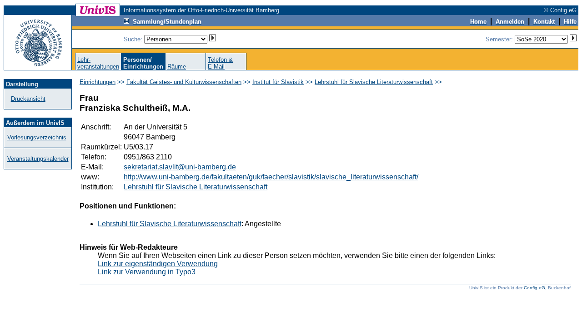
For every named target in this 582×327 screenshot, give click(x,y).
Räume (176, 66)
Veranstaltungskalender (38, 158)
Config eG (534, 287)
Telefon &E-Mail (220, 63)
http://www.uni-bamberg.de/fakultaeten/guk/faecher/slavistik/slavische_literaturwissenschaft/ (271, 177)
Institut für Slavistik (278, 82)
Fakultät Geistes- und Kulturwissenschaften (183, 82)
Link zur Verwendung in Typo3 (147, 272)
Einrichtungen (97, 82)
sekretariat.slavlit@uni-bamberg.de (180, 167)
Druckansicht (28, 98)
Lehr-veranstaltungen (98, 63)
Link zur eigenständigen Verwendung (158, 264)
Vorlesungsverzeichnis (36, 137)
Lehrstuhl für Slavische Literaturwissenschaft (374, 82)
